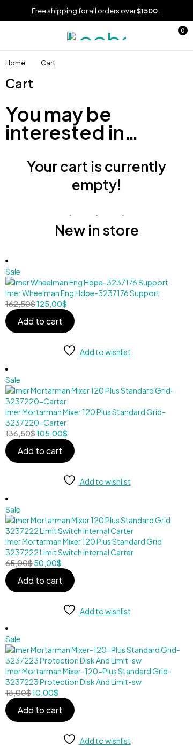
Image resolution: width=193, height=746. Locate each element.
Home (15, 62)
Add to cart (40, 321)
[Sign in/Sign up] (153, 36)
